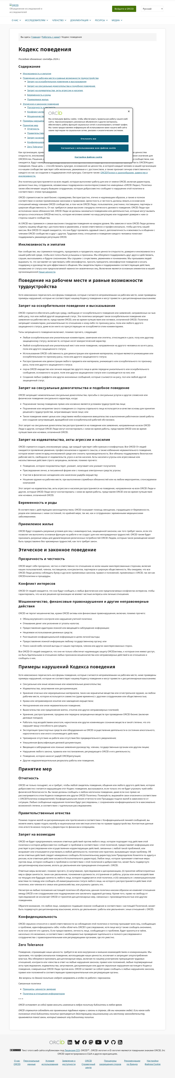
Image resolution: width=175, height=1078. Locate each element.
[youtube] (98, 1043)
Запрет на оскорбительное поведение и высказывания (56, 81)
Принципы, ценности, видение (39, 989)
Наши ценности (47, 271)
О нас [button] (15, 20)
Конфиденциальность (39, 142)
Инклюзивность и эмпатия (37, 73)
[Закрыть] (129, 111)
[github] (113, 1043)
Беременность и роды (39, 94)
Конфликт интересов (38, 111)
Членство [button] (58, 20)
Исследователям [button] (35, 20)
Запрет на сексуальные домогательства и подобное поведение (61, 86)
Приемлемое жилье (38, 99)
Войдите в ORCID (124, 8)
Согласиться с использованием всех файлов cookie (88, 148)
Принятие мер (30, 125)
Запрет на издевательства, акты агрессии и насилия (55, 90)
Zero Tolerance (35, 146)
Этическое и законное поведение (41, 103)
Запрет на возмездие (38, 137)
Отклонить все (88, 138)
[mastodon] (91, 1043)
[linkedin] (70, 1043)
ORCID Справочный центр (88, 1064)
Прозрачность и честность (41, 107)
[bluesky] (77, 1043)
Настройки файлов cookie (153, 1062)
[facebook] (84, 1043)
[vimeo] (106, 1043)
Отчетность (33, 128)
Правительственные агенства (43, 133)
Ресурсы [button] (100, 20)
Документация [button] (79, 20)
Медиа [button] (116, 20)
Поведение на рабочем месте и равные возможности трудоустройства (61, 78)
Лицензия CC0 (72, 1050)
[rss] (120, 1043)
